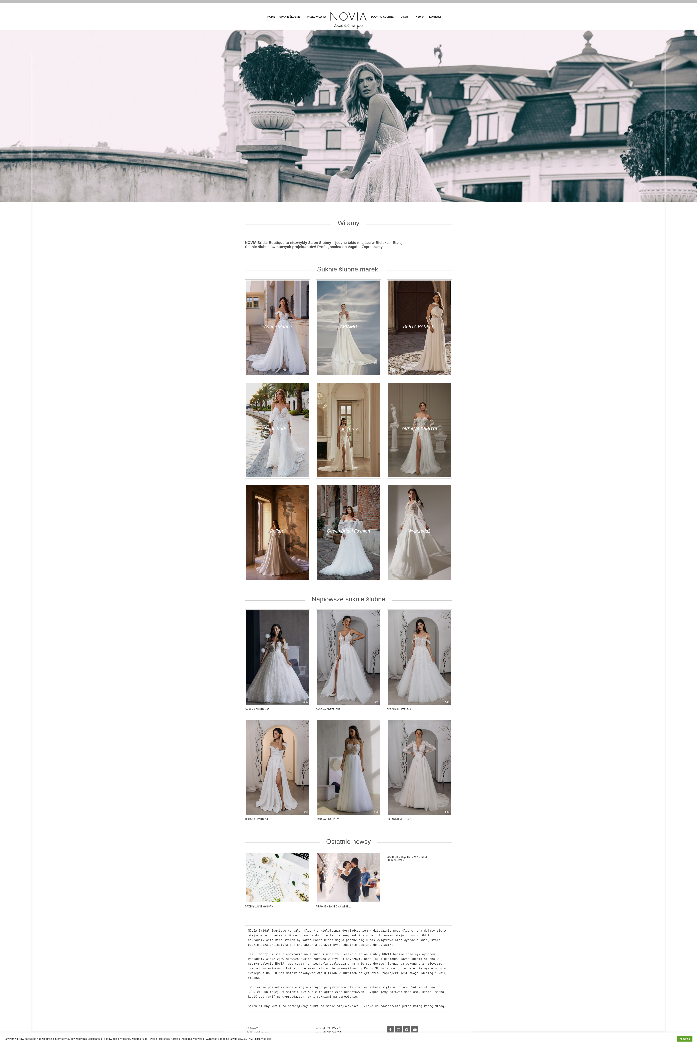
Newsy (420, 16)
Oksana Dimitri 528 (328, 819)
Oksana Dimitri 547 (399, 819)
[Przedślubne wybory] (277, 877)
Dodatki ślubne (382, 16)
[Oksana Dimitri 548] (277, 767)
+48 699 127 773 (331, 1028)
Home (271, 16)
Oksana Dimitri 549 (399, 709)
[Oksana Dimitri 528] (348, 767)
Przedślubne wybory (259, 906)
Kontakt (435, 16)
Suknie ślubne (289, 16)
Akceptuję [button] (685, 1038)
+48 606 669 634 (331, 1032)
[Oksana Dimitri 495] (277, 657)
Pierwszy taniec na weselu (333, 906)
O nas (405, 16)
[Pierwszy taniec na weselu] (348, 877)
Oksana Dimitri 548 (257, 819)
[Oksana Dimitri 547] (419, 767)
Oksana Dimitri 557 (328, 709)
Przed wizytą (316, 16)
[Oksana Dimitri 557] (348, 657)
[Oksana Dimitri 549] (419, 657)
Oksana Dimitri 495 (257, 709)
